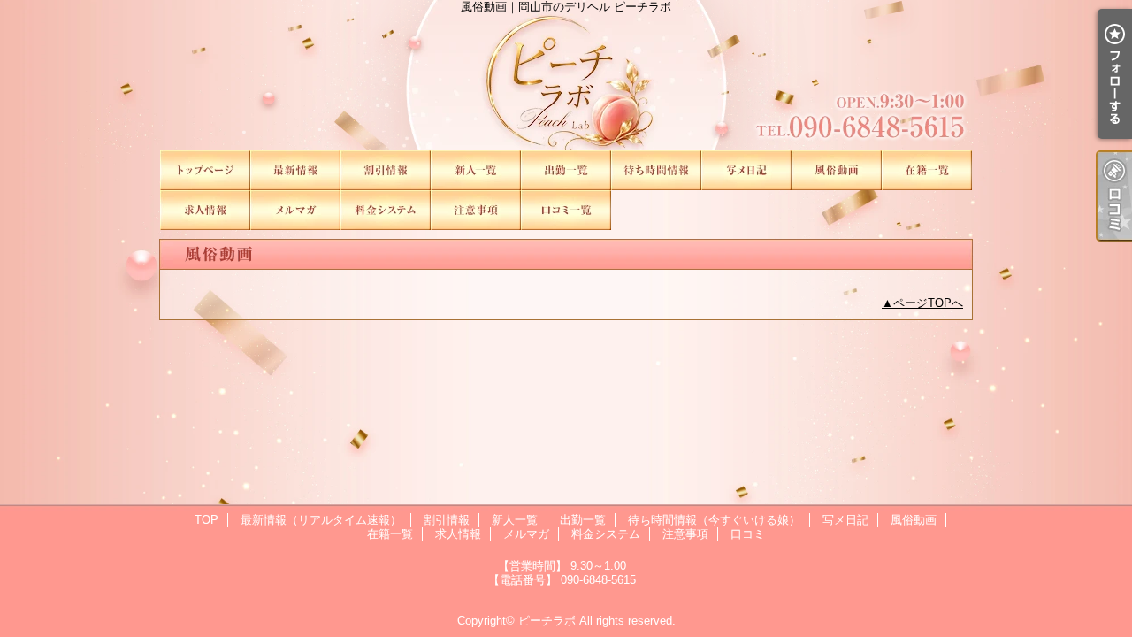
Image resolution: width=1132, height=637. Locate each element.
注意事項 (476, 210)
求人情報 (205, 210)
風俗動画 (837, 170)
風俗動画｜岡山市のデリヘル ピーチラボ (566, 75)
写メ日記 (746, 170)
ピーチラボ (547, 620)
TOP (205, 170)
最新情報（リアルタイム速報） (295, 170)
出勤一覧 (566, 170)
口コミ (566, 210)
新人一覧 (476, 170)
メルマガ (295, 210)
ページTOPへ (928, 303)
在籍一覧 (927, 170)
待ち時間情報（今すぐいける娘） (656, 170)
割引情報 (385, 170)
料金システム (385, 210)
